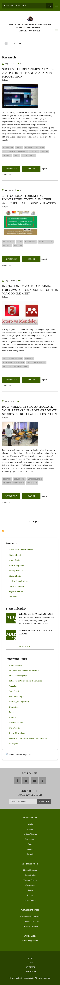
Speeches (13, 686)
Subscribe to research (3, 531)
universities (8, 242)
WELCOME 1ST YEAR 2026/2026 (36, 614)
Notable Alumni (16, 722)
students (7, 155)
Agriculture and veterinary (15, 366)
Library (30, 895)
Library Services (16, 570)
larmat (19, 147)
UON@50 (13, 743)
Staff (30, 844)
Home (30, 958)
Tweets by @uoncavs (30, 941)
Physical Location (30, 870)
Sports (30, 890)
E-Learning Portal (16, 565)
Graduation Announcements (21, 550)
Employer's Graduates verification (24, 670)
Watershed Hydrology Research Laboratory (28, 738)
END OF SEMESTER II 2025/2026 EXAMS (35, 632)
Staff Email (14, 691)
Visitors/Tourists (30, 834)
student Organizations (18, 581)
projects (44, 151)
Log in (31, 169)
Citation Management (12, 358)
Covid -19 (18, 246)
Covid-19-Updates (17, 733)
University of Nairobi (34, 147)
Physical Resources (17, 591)
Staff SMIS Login (16, 696)
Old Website (14, 728)
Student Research (30, 900)
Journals (30, 854)
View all (23, 646)
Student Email (15, 555)
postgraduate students (13, 362)
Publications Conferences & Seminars (25, 681)
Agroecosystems (35, 479)
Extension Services (30, 926)
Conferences (30, 885)
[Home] (30, 18)
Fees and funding (30, 880)
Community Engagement (30, 916)
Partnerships (30, 839)
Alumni (12, 717)
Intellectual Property (18, 676)
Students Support (16, 586)
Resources (31, 971)
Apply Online (15, 560)
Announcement (15, 665)
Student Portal (15, 576)
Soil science (19, 479)
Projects (12, 712)
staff (16, 155)
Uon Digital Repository (19, 702)
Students (30, 967)
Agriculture (30, 242)
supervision (32, 483)
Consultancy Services (30, 921)
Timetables (13, 597)
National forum (45, 242)
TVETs (19, 242)
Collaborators (28, 155)
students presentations (13, 483)
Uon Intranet (14, 707)
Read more (12, 170)
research (34, 151)
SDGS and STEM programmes (15, 151)
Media (30, 824)
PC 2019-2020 (8, 147)
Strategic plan (30, 875)
